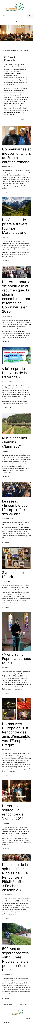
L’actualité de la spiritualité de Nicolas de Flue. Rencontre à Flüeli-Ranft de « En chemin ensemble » (15, 877)
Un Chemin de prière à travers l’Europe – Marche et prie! (15, 226)
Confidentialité (6, 1022)
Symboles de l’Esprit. (13, 574)
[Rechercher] (30, 16)
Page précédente (7, 1004)
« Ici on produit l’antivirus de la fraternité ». (14, 373)
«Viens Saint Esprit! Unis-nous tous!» (16, 658)
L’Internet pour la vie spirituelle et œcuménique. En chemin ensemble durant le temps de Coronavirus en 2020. (16, 297)
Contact (28, 1018)
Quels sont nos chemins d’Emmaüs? (14, 442)
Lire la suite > (6, 192)
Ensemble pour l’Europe (13, 73)
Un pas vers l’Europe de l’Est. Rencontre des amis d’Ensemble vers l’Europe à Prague (16, 734)
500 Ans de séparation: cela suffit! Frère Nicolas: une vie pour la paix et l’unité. (15, 959)
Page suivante (24, 1004)
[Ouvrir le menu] (16, 22)
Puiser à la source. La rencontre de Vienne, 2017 (13, 812)
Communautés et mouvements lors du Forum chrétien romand (16, 155)
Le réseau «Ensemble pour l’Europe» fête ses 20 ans (15, 507)
